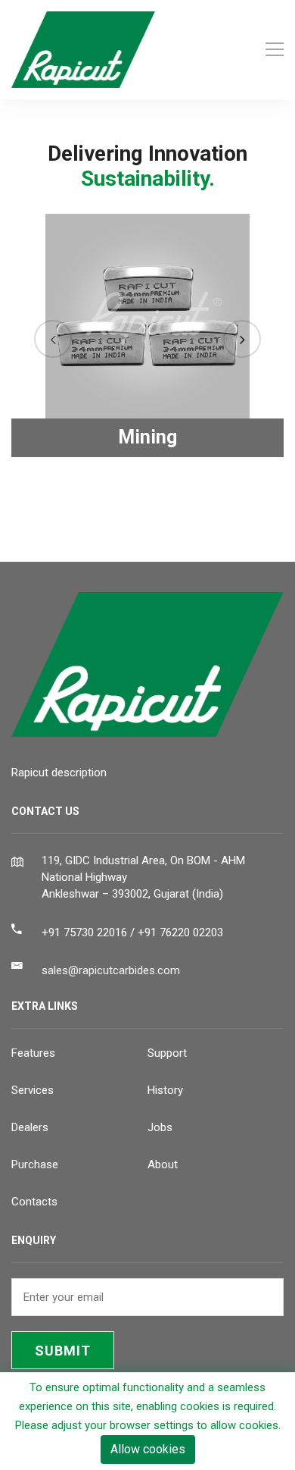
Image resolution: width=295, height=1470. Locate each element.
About (163, 1164)
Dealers (29, 1127)
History (165, 1090)
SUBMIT (63, 1351)
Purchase (34, 1164)
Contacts (34, 1201)
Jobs (160, 1127)
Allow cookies (147, 1449)
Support (167, 1053)
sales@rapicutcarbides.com (111, 970)
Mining (147, 437)
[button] (53, 339)
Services (32, 1090)
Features (33, 1053)
